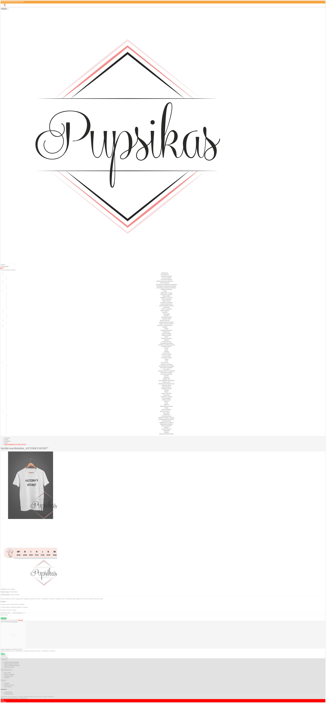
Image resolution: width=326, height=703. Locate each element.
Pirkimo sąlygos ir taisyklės (11, 663)
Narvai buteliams (166, 387)
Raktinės (166, 427)
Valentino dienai (166, 400)
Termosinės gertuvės (166, 279)
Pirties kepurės (166, 300)
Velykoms (166, 404)
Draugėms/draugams (166, 330)
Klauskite (20, 620)
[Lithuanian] (4, 4)
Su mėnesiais (166, 353)
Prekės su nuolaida (9, 674)
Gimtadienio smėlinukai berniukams (166, 286)
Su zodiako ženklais (166, 357)
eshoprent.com (23, 698)
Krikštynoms (166, 332)
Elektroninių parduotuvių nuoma (9, 698)
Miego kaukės (166, 296)
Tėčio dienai (166, 395)
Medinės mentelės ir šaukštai (166, 417)
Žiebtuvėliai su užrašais (166, 406)
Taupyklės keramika (166, 317)
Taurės (166, 359)
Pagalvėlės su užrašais (166, 297)
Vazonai (166, 401)
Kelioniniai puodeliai (166, 276)
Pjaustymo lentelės (166, 425)
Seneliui (166, 348)
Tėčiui (166, 361)
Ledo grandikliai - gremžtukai (166, 380)
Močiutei (166, 340)
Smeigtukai (166, 430)
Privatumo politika (9, 667)
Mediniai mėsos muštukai (166, 422)
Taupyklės (166, 315)
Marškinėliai (166, 307)
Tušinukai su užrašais (166, 396)
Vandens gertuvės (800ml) (166, 323)
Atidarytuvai (166, 414)
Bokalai (166, 328)
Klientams (3, 680)
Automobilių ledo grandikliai (166, 366)
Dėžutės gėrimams (166, 416)
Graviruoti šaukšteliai (166, 374)
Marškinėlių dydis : (6, 613)
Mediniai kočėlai (166, 421)
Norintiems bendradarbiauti (11, 662)
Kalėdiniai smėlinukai (166, 289)
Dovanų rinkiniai (164, 310)
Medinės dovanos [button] (165, 411)
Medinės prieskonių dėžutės (166, 419)
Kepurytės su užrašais (166, 294)
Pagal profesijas (166, 341)
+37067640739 (5, 1)
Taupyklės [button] (164, 312)
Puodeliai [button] (164, 327)
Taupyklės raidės (166, 318)
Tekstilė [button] (165, 291)
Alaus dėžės (166, 413)
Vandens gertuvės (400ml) (166, 322)
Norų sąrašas (8, 686)
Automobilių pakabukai (166, 367)
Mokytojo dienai (166, 385)
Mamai (166, 336)
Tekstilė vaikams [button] (164, 282)
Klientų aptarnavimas (6, 669)
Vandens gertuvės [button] (165, 320)
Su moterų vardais (166, 354)
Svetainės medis (8, 676)
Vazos (166, 403)
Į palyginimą (4, 589)
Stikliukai (166, 351)
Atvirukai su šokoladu (166, 364)
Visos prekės (14, 622)
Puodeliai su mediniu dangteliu (166, 345)
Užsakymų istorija (9, 685)
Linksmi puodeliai (166, 333)
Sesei (166, 349)
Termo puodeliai (166, 278)
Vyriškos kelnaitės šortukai (166, 305)
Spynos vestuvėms (166, 393)
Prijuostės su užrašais (166, 302)
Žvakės (166, 408)
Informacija (4, 659)
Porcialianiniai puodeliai (166, 343)
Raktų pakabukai (166, 409)
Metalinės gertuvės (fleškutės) (164, 281)
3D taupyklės (166, 314)
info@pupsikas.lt (13, 1)
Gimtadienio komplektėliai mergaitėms (166, 284)
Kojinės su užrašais (166, 309)
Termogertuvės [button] (164, 274)
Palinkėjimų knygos (166, 388)
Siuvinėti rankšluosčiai (166, 304)
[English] (4, 5)
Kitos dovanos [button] (165, 362)
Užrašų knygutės (166, 398)
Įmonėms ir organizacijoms (164, 325)
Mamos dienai (166, 382)
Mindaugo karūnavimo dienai (166, 383)
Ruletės (166, 391)
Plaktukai (166, 390)
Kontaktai (21, 1)
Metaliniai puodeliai (166, 338)
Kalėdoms (166, 377)
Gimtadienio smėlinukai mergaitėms (166, 287)
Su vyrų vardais (166, 356)
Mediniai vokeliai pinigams (166, 434)
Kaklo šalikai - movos (166, 292)
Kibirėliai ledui (166, 379)
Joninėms (166, 375)
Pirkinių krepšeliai (166, 299)
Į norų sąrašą (11, 589)
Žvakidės (166, 432)
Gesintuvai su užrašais (166, 372)
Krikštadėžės (164, 273)
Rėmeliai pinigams (166, 429)
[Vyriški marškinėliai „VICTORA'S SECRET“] (13, 647)
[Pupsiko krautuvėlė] (128, 263)
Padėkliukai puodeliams (166, 424)
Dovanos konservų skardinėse (166, 370)
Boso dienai (166, 369)
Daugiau (3, 654)
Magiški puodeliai (166, 335)
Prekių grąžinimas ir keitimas (12, 665)
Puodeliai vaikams (166, 346)
